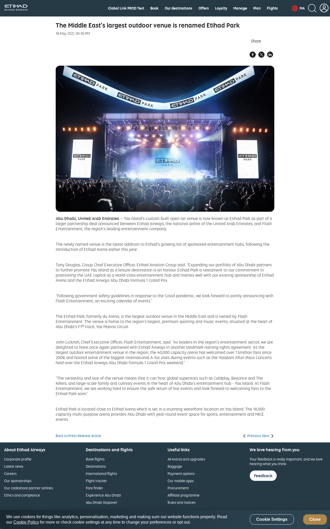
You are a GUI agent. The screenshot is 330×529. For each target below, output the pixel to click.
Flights (272, 8)
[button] (298, 8)
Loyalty (221, 8)
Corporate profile (17, 459)
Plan (257, 8)
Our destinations (178, 8)
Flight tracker (96, 480)
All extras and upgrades (186, 459)
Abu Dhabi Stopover (101, 502)
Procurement (178, 487)
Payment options (181, 473)
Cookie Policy (26, 522)
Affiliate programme (184, 495)
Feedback (263, 476)
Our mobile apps (181, 480)
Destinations (96, 466)
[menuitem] (126, 8)
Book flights (95, 459)
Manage (240, 8)
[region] (165, 519)
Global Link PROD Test (126, 8)
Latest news (13, 466)
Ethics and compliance (22, 495)
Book (154, 8)
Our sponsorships (17, 480)
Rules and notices (181, 502)
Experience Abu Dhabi (103, 495)
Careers (10, 473)
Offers (204, 8)
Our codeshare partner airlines (28, 487)
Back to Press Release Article (78, 435)
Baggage (175, 466)
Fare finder (94, 487)
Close (315, 519)
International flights (101, 473)
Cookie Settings (271, 519)
